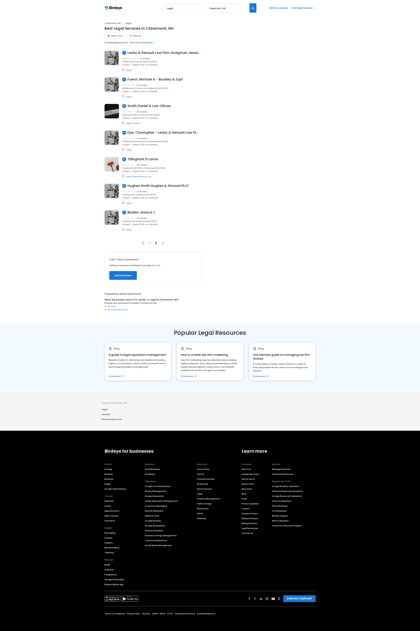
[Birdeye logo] (114, 8)
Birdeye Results (249, 523)
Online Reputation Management (161, 501)
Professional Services (282, 474)
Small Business (152, 469)
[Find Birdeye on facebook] (249, 598)
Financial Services (206, 479)
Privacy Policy (133, 613)
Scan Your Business (282, 501)
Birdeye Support (280, 515)
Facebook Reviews (154, 530)
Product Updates (250, 503)
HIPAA (162, 613)
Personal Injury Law (141, 176)
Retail (200, 513)
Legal (129, 70)
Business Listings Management (161, 535)
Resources (247, 488)
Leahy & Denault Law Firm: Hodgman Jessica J (164, 53)
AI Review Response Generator (287, 491)
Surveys (108, 537)
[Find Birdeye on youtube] (273, 598)
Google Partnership (114, 579)
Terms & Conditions (115, 613)
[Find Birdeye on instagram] (267, 598)
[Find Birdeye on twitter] (255, 598)
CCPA (170, 613)
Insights (109, 542)
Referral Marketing (154, 510)
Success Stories (250, 513)
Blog (244, 493)
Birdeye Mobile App (114, 584)
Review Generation (154, 496)
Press (244, 498)
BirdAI (107, 564)
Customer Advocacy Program (287, 525)
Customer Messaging (156, 506)
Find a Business (280, 506)
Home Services (204, 488)
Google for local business (157, 486)
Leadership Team (250, 474)
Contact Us (247, 533)
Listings (108, 469)
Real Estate (203, 508)
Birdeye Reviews (250, 518)
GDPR (155, 613)
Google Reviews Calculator (285, 486)
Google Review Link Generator (287, 496)
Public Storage (204, 503)
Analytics (109, 569)
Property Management (208, 498)
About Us (246, 469)
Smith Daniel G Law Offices (149, 106)
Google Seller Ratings (115, 488)
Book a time (248, 484)
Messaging (110, 532)
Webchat (109, 501)
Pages (108, 484)
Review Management (155, 491)
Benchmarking (112, 547)
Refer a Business (280, 520)
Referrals (109, 479)
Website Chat (152, 515)
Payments (110, 520)
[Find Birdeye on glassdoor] (279, 598)
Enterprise (150, 474)
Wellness (201, 518)
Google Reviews (153, 520)
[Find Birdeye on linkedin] (261, 598)
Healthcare (202, 484)
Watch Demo (248, 479)
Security (146, 613)
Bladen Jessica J (141, 212)
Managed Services (281, 469)
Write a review (278, 8)
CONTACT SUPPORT (299, 598)
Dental (200, 474)
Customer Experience (156, 540)
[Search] (253, 8)
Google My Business (155, 525)
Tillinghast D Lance (142, 159)
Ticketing (109, 552)
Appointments (112, 510)
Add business (123, 275)
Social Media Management (158, 545)
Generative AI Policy (185, 613)
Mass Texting (111, 515)
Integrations (111, 574)
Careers (246, 508)
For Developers (279, 510)
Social (107, 506)
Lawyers (136, 123)
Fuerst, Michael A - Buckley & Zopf (155, 79)
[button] (143, 243)
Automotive (203, 469)
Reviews (109, 474)
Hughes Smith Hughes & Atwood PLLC (158, 186)
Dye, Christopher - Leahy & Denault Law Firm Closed (164, 133)
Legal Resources (250, 528)
